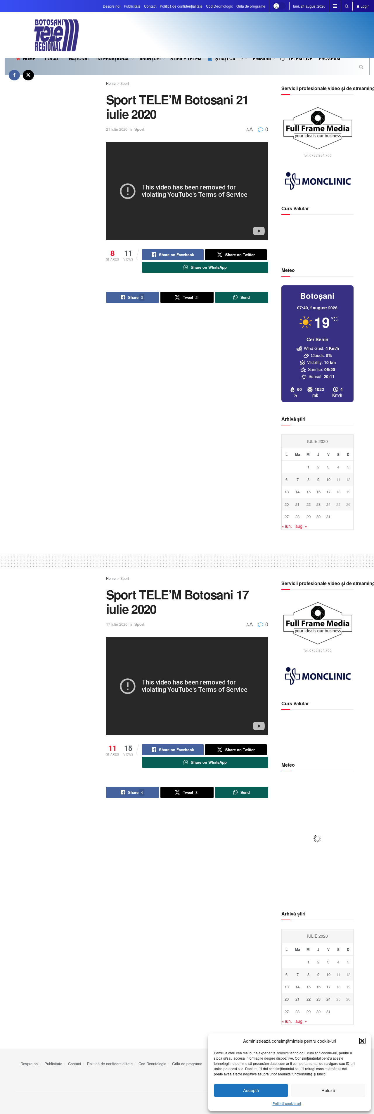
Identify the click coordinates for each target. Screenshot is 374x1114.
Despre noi (111, 6)
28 (297, 516)
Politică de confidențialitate (181, 6)
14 (297, 491)
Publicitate (132, 6)
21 (297, 504)
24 (328, 504)
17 (328, 491)
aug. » (301, 526)
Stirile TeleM (185, 58)
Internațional (113, 58)
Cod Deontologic (219, 6)
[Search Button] (347, 6)
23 (318, 504)
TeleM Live (300, 58)
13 (287, 491)
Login (365, 6)
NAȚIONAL (79, 58)
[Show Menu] (335, 6)
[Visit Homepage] (41, 35)
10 (328, 479)
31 (328, 516)
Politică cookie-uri (287, 1103)
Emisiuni (262, 58)
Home (29, 58)
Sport (124, 83)
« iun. (287, 526)
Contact (150, 6)
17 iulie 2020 (116, 624)
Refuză (328, 1090)
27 (287, 516)
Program (329, 58)
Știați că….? (229, 58)
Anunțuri (150, 58)
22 (309, 504)
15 (309, 491)
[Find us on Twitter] (28, 75)
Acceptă (251, 1090)
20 (287, 504)
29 (309, 516)
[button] (362, 1041)
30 (318, 516)
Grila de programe (250, 6)
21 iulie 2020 (116, 129)
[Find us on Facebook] (14, 75)
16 (318, 491)
